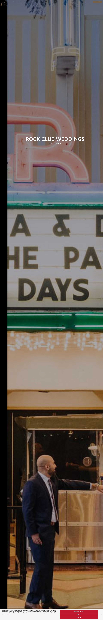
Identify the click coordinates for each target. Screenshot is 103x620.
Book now (97, 2)
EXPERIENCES (27, 1)
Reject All (79, 614)
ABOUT (13, 1)
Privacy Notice (8, 613)
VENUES (19, 1)
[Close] (101, 614)
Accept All (79, 617)
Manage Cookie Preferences (79, 611)
